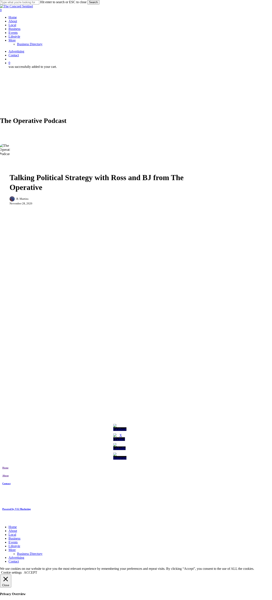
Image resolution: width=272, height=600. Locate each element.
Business (19, 167)
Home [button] (5, 467)
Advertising (16, 557)
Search (93, 2)
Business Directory (29, 554)
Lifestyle (14, 546)
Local (12, 534)
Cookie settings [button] (11, 572)
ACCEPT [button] (30, 572)
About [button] (5, 475)
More (12, 550)
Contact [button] (6, 483)
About (12, 531)
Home (12, 527)
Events (13, 542)
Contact (13, 561)
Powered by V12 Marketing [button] (16, 509)
